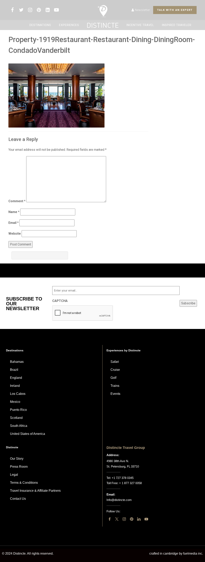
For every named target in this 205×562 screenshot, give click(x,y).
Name (13, 212)
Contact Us (18, 498)
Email (13, 223)
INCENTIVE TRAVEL (140, 25)
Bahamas (17, 361)
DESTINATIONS (40, 25)
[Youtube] (146, 519)
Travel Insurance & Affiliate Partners (35, 490)
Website (14, 233)
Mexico (15, 401)
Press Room (19, 466)
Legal (14, 474)
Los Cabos (17, 393)
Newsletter (142, 10)
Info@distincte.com (119, 500)
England (16, 377)
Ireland (15, 385)
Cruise (115, 369)
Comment (16, 201)
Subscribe (188, 303)
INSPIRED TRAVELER (176, 25)
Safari (115, 361)
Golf (113, 377)
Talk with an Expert (175, 9)
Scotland (16, 417)
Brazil (14, 369)
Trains (115, 385)
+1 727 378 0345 (123, 478)
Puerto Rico (18, 409)
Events (115, 393)
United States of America (27, 433)
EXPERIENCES (69, 25)
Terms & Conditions (24, 482)
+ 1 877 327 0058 (130, 483)
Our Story (16, 458)
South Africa (18, 425)
